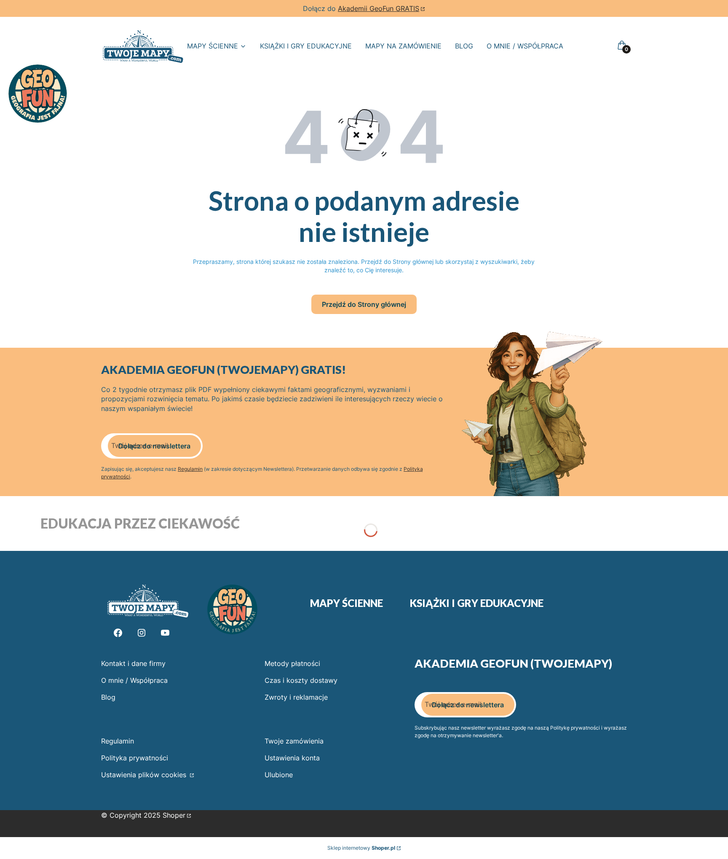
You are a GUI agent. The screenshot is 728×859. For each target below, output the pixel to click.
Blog (108, 697)
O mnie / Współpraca (134, 680)
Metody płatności (292, 663)
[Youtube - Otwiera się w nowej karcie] (165, 633)
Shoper (174, 815)
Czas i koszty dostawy (301, 680)
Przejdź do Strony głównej (364, 304)
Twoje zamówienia (294, 741)
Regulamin (190, 469)
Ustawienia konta (292, 758)
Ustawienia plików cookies (144, 774)
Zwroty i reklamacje (296, 697)
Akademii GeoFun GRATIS (378, 8)
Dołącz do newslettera (154, 446)
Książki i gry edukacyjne (476, 603)
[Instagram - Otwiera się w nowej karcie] (141, 633)
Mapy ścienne (346, 603)
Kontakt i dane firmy (133, 663)
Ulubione (279, 774)
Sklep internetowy (361, 848)
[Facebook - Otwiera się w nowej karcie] (118, 633)
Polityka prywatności (134, 758)
